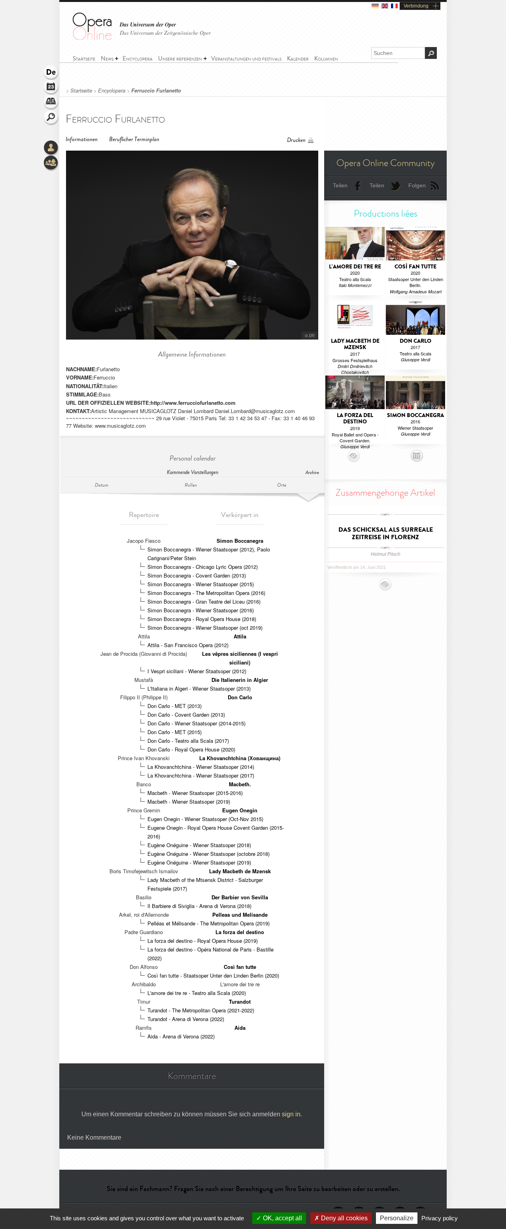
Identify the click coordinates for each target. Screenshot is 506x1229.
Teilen (340, 185)
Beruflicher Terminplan (134, 139)
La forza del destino (239, 932)
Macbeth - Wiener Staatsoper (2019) (188, 801)
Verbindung (416, 6)
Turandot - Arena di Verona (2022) (185, 1019)
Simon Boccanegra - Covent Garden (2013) (196, 575)
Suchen (51, 118)
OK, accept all (281, 1218)
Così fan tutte (240, 966)
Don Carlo (240, 697)
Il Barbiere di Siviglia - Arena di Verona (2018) (199, 906)
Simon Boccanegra (240, 540)
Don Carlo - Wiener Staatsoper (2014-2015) (196, 723)
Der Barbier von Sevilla (239, 897)
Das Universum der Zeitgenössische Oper (165, 32)
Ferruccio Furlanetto (156, 90)
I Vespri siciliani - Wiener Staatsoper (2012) (196, 671)
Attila (240, 636)
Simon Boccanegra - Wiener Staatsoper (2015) (200, 584)
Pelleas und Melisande (240, 914)
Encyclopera (111, 90)
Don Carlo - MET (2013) (174, 706)
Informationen (82, 139)
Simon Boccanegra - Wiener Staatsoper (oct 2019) (204, 627)
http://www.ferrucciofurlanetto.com (193, 402)
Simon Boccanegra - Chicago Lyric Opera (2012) (202, 566)
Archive (312, 472)
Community (51, 163)
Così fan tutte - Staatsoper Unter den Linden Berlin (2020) (213, 975)
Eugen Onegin (239, 810)
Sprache (51, 73)
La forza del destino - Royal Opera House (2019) (202, 940)
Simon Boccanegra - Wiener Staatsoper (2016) (200, 610)
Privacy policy (439, 1218)
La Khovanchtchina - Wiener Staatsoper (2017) (200, 775)
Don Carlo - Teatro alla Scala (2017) (188, 740)
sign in (291, 1114)
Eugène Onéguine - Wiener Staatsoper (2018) (199, 845)
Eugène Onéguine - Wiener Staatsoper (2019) (199, 862)
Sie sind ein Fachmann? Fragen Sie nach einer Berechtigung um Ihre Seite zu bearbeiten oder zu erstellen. (253, 1189)
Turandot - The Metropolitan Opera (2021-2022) (200, 1010)
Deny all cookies (343, 1218)
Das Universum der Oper (148, 24)
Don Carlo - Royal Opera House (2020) (191, 749)
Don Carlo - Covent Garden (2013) (186, 714)
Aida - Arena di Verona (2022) (181, 1036)
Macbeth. (240, 784)
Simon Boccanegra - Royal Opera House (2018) (201, 619)
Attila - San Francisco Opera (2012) (187, 645)
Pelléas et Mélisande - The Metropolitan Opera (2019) (208, 923)
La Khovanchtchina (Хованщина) (239, 758)
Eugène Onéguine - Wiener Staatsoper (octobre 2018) (208, 853)
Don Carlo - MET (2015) (174, 732)
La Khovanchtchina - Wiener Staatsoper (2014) (200, 766)
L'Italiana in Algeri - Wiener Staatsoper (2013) (199, 688)
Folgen (417, 185)
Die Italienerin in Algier (239, 679)
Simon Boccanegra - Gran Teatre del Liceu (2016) (204, 601)
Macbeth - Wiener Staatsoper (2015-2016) (195, 793)
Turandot (240, 1001)
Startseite (81, 90)
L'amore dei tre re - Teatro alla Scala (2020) (196, 993)
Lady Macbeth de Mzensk (240, 871)
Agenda (51, 88)
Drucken (296, 140)
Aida (239, 1027)
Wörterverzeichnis (51, 103)
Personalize (396, 1218)
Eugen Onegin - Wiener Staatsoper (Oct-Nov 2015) (205, 819)
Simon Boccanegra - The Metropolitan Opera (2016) (206, 593)
